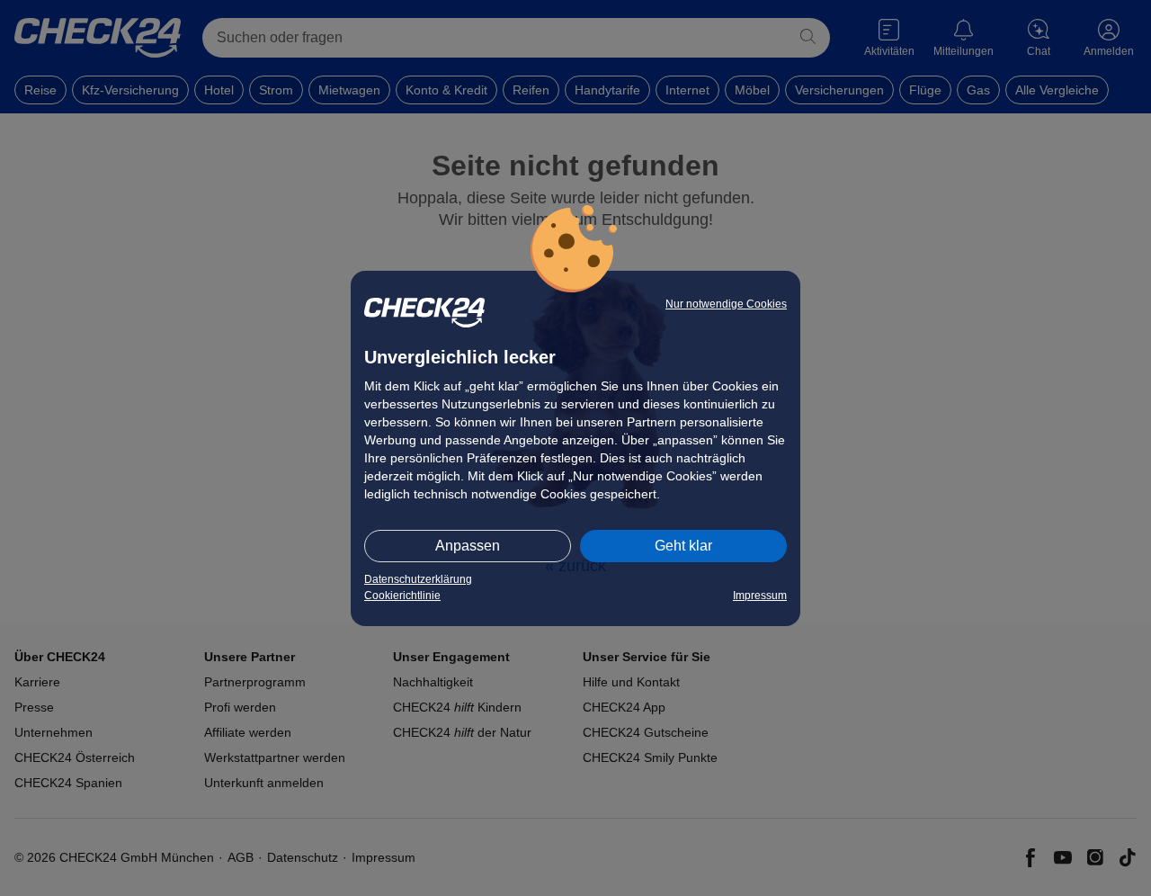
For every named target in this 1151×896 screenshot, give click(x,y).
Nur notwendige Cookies (726, 304)
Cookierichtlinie (402, 595)
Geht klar (683, 545)
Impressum (760, 595)
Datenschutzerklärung (418, 579)
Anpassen (467, 545)
